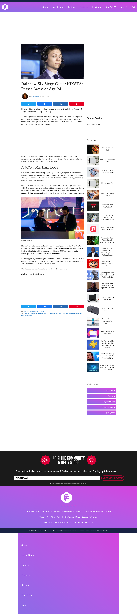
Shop (45, 7)
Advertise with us (67, 511)
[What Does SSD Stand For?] (93, 313)
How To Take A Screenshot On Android (107, 321)
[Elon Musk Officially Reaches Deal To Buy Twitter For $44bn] (93, 360)
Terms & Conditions (67, 483)
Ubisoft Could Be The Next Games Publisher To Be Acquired (107, 367)
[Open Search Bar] (133, 7)
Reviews (96, 7)
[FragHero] (5, 7)
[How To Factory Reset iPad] (93, 164)
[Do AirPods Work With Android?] (93, 210)
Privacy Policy (84, 483)
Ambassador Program (104, 511)
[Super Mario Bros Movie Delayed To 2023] (93, 267)
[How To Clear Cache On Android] (93, 336)
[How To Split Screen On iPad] (93, 198)
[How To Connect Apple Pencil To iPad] (93, 175)
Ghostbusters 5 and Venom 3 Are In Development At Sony (107, 240)
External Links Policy (33, 511)
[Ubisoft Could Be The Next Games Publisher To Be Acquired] (93, 371)
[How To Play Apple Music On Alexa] (93, 232)
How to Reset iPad (107, 183)
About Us (57, 511)
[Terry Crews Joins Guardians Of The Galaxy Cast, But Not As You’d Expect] (93, 256)
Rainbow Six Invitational (57, 313)
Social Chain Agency (85, 522)
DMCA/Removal (68, 517)
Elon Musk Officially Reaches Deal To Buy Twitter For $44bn (107, 356)
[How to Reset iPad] (93, 187)
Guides (71, 7)
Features (83, 7)
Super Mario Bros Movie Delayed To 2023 (107, 263)
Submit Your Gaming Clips (85, 511)
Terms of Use (45, 517)
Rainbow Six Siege (38, 311)
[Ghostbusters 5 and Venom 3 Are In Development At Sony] (93, 244)
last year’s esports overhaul (61, 248)
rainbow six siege (71, 313)
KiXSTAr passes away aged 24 (39, 313)
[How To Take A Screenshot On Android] (93, 325)
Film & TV (110, 7)
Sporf (55, 522)
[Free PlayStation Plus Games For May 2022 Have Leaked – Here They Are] (93, 348)
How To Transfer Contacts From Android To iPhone (107, 217)
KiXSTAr (26, 313)
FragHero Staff (47, 511)
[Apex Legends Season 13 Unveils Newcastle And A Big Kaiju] (93, 279)
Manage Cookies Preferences (86, 517)
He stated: (56, 254)
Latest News (58, 7)
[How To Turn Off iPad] (93, 153)
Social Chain (71, 522)
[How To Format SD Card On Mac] (93, 302)
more (122, 7)
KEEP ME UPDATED (113, 478)
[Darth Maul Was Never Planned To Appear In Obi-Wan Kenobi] (93, 291)
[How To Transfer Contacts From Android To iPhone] (93, 221)
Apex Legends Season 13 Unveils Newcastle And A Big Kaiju (107, 275)
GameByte (48, 522)
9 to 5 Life (62, 522)
